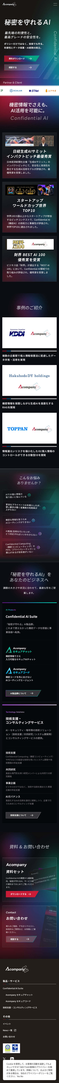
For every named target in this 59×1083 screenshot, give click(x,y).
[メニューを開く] (55, 4)
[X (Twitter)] (4, 1059)
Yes (18, 1076)
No (21, 1076)
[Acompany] (17, 969)
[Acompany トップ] (12, 4)
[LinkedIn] (12, 1059)
